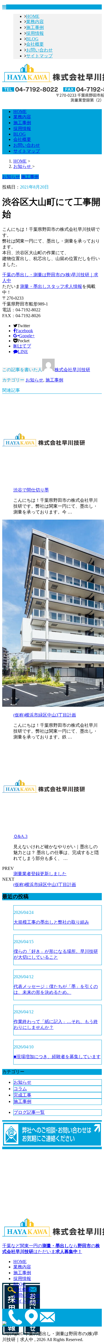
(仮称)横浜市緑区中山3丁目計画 (44, 715)
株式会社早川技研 (72, 369)
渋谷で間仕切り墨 (31, 490)
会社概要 (35, 44)
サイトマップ (39, 55)
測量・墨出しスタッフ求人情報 (51, 286)
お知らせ (34, 380)
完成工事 (22, 1095)
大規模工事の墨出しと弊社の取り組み (51, 922)
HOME (32, 16)
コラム (20, 1088)
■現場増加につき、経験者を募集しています (57, 1056)
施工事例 (35, 27)
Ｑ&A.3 (20, 836)
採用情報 (35, 33)
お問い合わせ (39, 50)
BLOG (32, 38)
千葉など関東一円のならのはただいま (51, 1248)
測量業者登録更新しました (40, 873)
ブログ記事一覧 (29, 1112)
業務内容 (35, 21)
